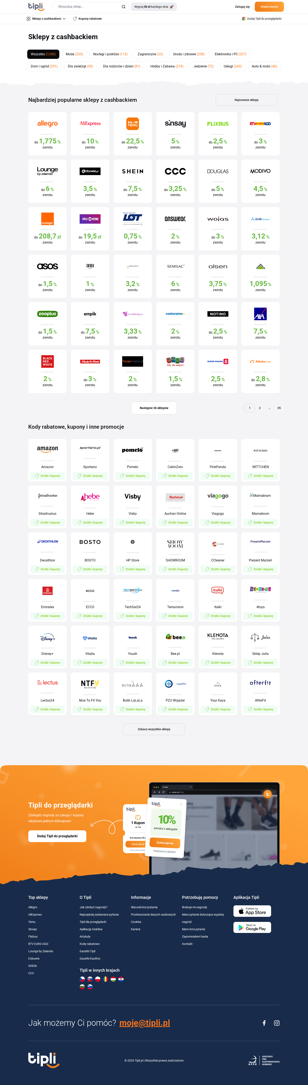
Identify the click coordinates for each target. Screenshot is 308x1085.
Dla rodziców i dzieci (121, 66)
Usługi (233, 66)
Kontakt (187, 944)
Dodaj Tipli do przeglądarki (57, 836)
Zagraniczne (150, 54)
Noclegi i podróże (110, 54)
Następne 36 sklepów (154, 408)
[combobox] (90, 7)
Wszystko (43, 54)
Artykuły (85, 936)
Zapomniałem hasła (195, 936)
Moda (74, 54)
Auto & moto (264, 66)
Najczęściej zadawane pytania (99, 914)
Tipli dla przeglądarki (93, 922)
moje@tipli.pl (144, 1023)
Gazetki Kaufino (90, 958)
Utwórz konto (269, 6)
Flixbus (33, 936)
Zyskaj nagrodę (164, 843)
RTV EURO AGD (38, 944)
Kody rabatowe (90, 944)
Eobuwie (33, 958)
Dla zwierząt (80, 66)
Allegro (32, 907)
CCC (31, 973)
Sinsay (32, 929)
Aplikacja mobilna (91, 929)
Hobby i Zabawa (167, 66)
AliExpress (35, 914)
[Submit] (123, 7)
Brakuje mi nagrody (194, 907)
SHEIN (32, 966)
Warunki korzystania (144, 907)
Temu (31, 922)
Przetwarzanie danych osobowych (153, 914)
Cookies (136, 922)
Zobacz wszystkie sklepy (154, 729)
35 (279, 408)
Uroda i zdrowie (189, 54)
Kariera (135, 929)
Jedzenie (204, 66)
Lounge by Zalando (40, 951)
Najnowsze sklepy (247, 100)
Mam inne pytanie (193, 929)
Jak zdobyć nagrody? (93, 907)
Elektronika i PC (231, 54)
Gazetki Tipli (87, 951)
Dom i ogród (44, 66)
